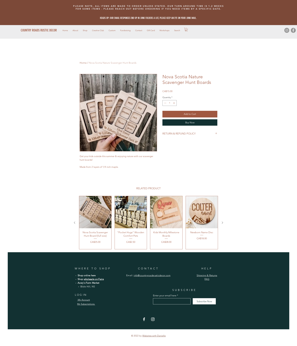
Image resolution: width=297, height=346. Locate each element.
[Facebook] (293, 30)
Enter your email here (164, 295)
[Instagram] (286, 30)
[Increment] (174, 103)
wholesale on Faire (94, 279)
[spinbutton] (169, 103)
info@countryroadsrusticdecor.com (152, 275)
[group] (148, 222)
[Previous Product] (74, 223)
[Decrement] (165, 103)
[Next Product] (222, 223)
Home (83, 62)
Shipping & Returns (207, 275)
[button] (85, 30)
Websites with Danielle (154, 335)
